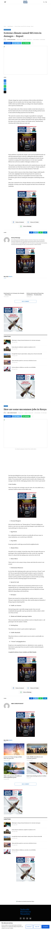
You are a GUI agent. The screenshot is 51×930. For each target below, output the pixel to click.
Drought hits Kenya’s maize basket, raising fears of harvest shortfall (27, 353)
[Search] (46, 2)
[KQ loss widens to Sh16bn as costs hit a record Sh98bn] (7, 369)
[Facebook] (5, 80)
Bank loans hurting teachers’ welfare (36, 776)
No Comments (36, 39)
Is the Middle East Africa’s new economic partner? (35, 757)
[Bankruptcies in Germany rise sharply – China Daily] (14, 286)
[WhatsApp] (5, 86)
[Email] (5, 92)
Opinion (5, 406)
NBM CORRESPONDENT (12, 412)
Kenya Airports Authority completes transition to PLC (24, 347)
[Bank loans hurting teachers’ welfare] (37, 768)
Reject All (37, 926)
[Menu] (5, 2)
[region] (25, 925)
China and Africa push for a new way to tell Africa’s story (24, 360)
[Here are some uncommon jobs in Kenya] (25, 433)
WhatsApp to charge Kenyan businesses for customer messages (26, 340)
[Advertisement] (25, 15)
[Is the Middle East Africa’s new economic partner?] (37, 749)
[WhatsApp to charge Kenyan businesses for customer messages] (7, 342)
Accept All (45, 926)
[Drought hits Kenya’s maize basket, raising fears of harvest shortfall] (7, 355)
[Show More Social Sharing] (32, 43)
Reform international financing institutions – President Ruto (35, 294)
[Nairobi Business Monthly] (25, 2)
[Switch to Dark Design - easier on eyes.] (44, 2)
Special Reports (7, 29)
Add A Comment (25, 301)
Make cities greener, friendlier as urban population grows (13, 776)
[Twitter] (5, 83)
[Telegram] (5, 89)
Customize (29, 926)
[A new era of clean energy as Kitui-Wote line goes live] (14, 749)
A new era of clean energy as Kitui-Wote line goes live (13, 757)
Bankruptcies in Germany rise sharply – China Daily (14, 294)
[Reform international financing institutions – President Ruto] (37, 286)
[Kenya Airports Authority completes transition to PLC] (7, 348)
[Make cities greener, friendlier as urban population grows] (14, 768)
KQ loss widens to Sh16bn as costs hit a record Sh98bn (24, 367)
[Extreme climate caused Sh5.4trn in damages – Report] (25, 60)
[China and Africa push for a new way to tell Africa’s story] (7, 362)
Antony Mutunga (11, 39)
